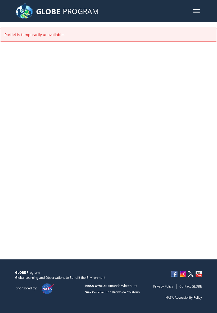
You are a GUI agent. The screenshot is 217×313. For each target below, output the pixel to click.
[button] (196, 11)
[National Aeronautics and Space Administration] (47, 288)
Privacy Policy (163, 286)
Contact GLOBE (190, 286)
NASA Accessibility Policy (183, 297)
